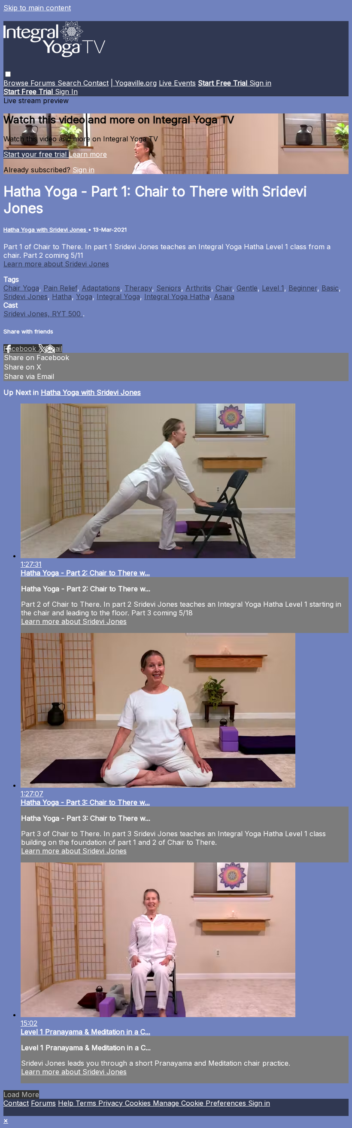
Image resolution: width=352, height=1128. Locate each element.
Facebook (20, 348)
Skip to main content (37, 7)
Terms (87, 1103)
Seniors (168, 288)
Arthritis (198, 288)
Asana (224, 296)
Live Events (177, 83)
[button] (8, 74)
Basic (330, 288)
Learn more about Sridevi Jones (56, 264)
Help (67, 1103)
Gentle (247, 288)
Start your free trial (36, 154)
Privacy (111, 1103)
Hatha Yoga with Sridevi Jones (45, 229)
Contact (96, 83)
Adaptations (101, 288)
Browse (16, 83)
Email (53, 348)
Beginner (302, 288)
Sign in (260, 83)
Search (70, 83)
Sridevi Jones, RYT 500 (43, 313)
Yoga (84, 296)
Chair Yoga (21, 288)
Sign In (66, 91)
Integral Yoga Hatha (176, 296)
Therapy (138, 288)
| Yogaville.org (134, 83)
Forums (44, 83)
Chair (223, 288)
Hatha (62, 296)
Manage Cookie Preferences (200, 1103)
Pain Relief (60, 288)
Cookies (139, 1103)
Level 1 (273, 288)
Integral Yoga (118, 296)
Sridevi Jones (25, 296)
